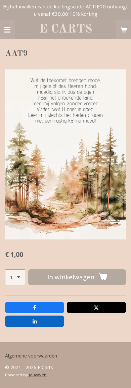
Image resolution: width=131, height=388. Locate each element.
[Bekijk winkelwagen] (123, 29)
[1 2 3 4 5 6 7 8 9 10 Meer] (15, 277)
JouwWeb (38, 374)
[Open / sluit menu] (7, 29)
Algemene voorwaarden (31, 355)
